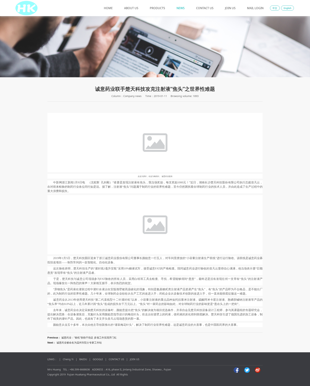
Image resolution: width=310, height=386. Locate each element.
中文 (275, 8)
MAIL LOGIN (255, 8)
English (287, 8)
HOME (108, 8)
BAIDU (83, 359)
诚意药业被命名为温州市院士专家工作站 (79, 342)
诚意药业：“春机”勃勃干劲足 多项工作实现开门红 (89, 337)
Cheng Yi (68, 359)
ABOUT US (131, 8)
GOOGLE (98, 359)
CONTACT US (204, 8)
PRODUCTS (157, 8)
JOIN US (230, 8)
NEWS (181, 8)
